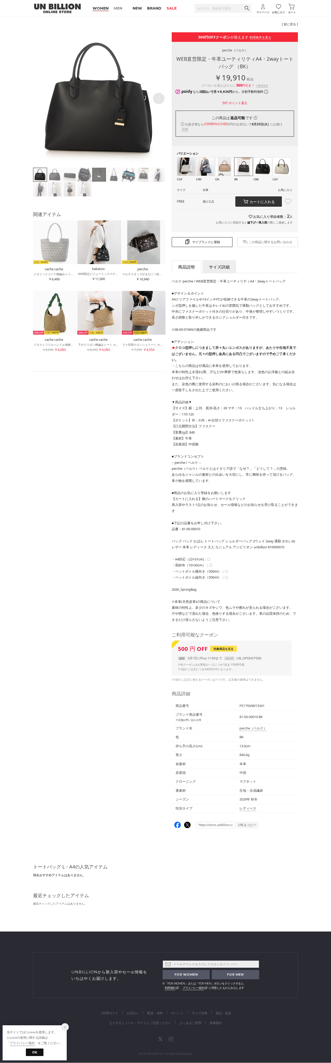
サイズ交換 (199, 1013)
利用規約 (170, 988)
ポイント (177, 1013)
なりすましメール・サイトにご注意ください (140, 1023)
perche (235, 50)
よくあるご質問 (190, 1023)
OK (34, 1052)
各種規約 (215, 1023)
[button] (158, 98)
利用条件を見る (260, 37)
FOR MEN (235, 974)
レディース (247, 808)
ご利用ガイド (109, 1013)
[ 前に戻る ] (290, 24)
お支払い (133, 1013)
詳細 (185, 129)
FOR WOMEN (186, 974)
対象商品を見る (224, 649)
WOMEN (101, 8)
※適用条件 (262, 85)
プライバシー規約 (193, 988)
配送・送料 (155, 1013)
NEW (137, 8)
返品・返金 (223, 1013)
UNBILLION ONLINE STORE (57, 8)
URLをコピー (247, 825)
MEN (118, 8)
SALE (172, 8)
